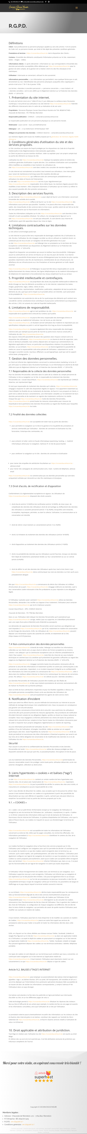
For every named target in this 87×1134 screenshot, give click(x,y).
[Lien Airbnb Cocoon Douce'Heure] (43, 1077)
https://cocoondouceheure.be (37, 53)
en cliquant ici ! (17, 1122)
